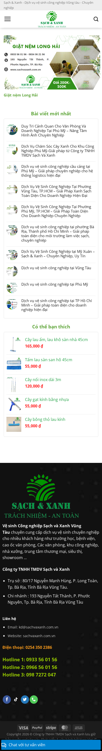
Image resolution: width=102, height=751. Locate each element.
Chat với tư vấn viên (27, 745)
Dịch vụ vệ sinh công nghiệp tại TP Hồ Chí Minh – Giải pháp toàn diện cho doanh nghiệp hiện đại (56, 305)
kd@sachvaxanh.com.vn (38, 627)
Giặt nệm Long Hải (21, 95)
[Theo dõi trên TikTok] (16, 699)
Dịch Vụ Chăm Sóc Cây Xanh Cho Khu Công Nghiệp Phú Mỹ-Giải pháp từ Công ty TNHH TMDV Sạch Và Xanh (58, 150)
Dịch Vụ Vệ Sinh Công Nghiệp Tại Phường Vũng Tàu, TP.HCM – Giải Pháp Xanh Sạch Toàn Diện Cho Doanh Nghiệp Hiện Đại (56, 191)
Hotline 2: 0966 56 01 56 (29, 667)
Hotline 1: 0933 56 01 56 (29, 659)
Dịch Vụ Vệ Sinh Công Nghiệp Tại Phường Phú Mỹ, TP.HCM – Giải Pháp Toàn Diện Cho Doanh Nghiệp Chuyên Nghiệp (56, 211)
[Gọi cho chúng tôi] (34, 699)
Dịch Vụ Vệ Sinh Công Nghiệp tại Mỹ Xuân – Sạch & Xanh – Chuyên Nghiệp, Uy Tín (58, 253)
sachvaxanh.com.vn (39, 635)
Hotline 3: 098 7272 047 (29, 674)
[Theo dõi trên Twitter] (25, 699)
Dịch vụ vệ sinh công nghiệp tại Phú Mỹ (54, 284)
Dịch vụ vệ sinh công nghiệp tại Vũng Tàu (56, 267)
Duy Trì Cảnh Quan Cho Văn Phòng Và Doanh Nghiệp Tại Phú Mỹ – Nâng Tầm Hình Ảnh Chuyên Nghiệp (54, 130)
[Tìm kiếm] (96, 19)
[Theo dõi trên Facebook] (7, 699)
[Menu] (7, 19)
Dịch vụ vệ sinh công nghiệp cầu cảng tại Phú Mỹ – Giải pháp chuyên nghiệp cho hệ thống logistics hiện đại (57, 170)
